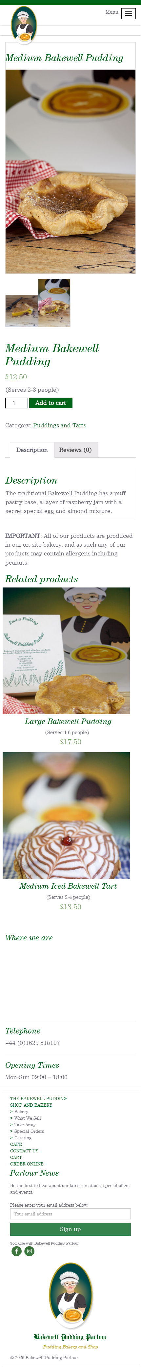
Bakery (21, 1111)
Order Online (27, 1163)
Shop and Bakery (31, 1105)
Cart (16, 1157)
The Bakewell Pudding (38, 1098)
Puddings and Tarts (59, 425)
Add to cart (50, 402)
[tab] (32, 450)
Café (16, 1144)
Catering (22, 1137)
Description (32, 449)
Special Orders (29, 1131)
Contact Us (24, 1150)
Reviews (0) (75, 449)
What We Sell (27, 1118)
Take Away (25, 1124)
